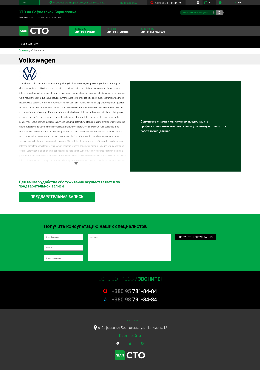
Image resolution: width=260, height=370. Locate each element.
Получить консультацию (196, 237)
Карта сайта (130, 335)
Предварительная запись (56, 197)
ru (239, 3)
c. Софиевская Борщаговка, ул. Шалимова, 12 (79, 2)
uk (235, 3)
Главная (24, 50)
